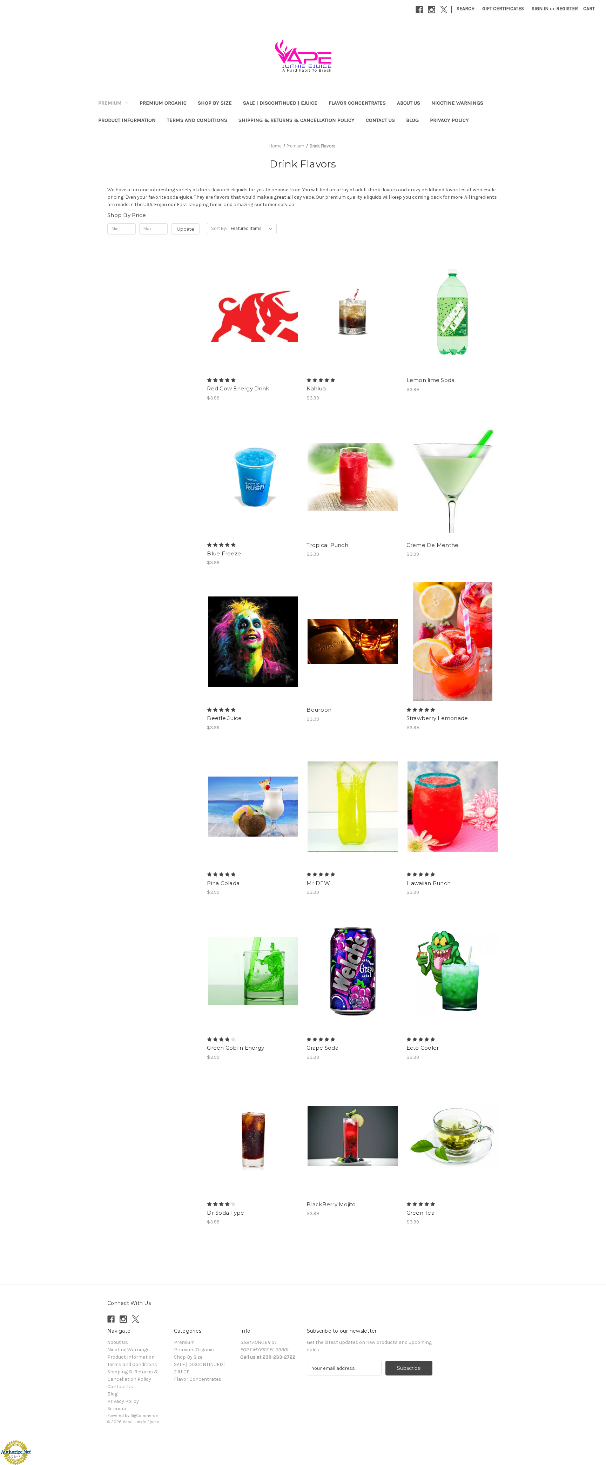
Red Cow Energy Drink (238, 388)
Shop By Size (215, 103)
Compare (250, 312)
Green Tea (420, 1212)
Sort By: (219, 228)
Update (185, 229)
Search (465, 9)
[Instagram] (431, 9)
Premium (110, 103)
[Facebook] (419, 9)
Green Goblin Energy (235, 1047)
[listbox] (253, 228)
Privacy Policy (449, 120)
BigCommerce (144, 1415)
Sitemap (116, 1409)
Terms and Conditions (197, 120)
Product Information (127, 120)
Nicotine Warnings (457, 103)
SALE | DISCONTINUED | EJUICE (280, 103)
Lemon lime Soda (430, 380)
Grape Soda (322, 1047)
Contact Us (380, 120)
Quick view (247, 299)
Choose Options (253, 324)
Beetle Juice (224, 718)
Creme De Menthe (432, 545)
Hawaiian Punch (428, 883)
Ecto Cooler (422, 1047)
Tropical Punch (327, 545)
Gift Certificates (503, 9)
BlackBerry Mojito (331, 1204)
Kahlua (316, 388)
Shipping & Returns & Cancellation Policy (296, 120)
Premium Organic (163, 103)
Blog (412, 120)
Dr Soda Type (225, 1212)
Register (567, 9)
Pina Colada (223, 883)
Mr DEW (318, 883)
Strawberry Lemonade (437, 718)
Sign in (540, 9)
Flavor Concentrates (357, 103)
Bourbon (319, 709)
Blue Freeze (224, 553)
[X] (443, 9)
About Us (408, 103)
